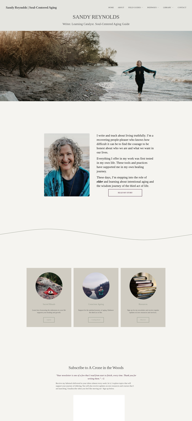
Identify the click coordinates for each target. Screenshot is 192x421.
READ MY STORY (125, 193)
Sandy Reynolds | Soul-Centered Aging (31, 7)
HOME (111, 7)
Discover (143, 320)
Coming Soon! (96, 320)
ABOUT (121, 7)
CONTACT (182, 7)
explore (49, 320)
